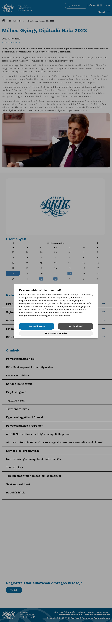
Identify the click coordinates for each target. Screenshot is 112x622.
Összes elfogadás (37, 326)
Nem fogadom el (75, 326)
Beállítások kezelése (57, 333)
